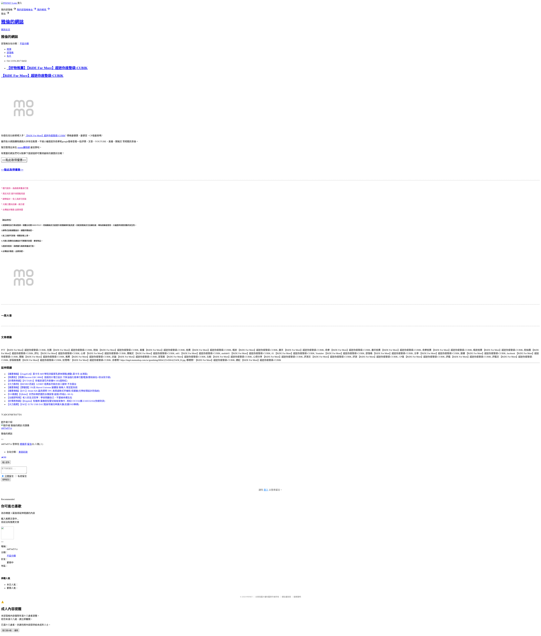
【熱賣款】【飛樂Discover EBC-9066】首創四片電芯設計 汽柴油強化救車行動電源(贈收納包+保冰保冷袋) (59, 377)
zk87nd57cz (6, 428)
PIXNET (249, 597)
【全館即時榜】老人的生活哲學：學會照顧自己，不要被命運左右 (39, 397)
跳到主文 (5, 29)
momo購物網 (23, 147)
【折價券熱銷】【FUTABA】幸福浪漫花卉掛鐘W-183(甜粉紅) (37, 380)
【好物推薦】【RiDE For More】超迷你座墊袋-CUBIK (47, 68)
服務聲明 (297, 597)
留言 (29, 444)
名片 (9, 56)
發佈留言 (6, 480)
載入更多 (6, 462)
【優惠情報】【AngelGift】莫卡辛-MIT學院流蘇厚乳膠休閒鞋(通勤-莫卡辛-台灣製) (47, 374)
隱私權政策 (286, 597)
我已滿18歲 (7, 630)
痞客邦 (23, 444)
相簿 (9, 49)
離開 (16, 630)
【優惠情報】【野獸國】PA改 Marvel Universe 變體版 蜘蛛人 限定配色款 (42, 387)
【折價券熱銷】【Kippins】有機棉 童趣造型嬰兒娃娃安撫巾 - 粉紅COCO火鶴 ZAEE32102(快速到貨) (56, 401)
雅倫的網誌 (12, 21)
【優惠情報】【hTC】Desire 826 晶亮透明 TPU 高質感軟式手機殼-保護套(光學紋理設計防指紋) (53, 391)
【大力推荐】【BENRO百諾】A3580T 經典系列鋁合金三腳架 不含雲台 (41, 384)
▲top (3, 457)
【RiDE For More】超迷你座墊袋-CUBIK (32, 75)
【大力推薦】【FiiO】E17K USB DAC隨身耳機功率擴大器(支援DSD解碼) (43, 404)
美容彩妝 (23, 452)
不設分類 (24, 43)
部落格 (10, 52)
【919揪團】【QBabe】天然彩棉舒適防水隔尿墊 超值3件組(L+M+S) (40, 394)
